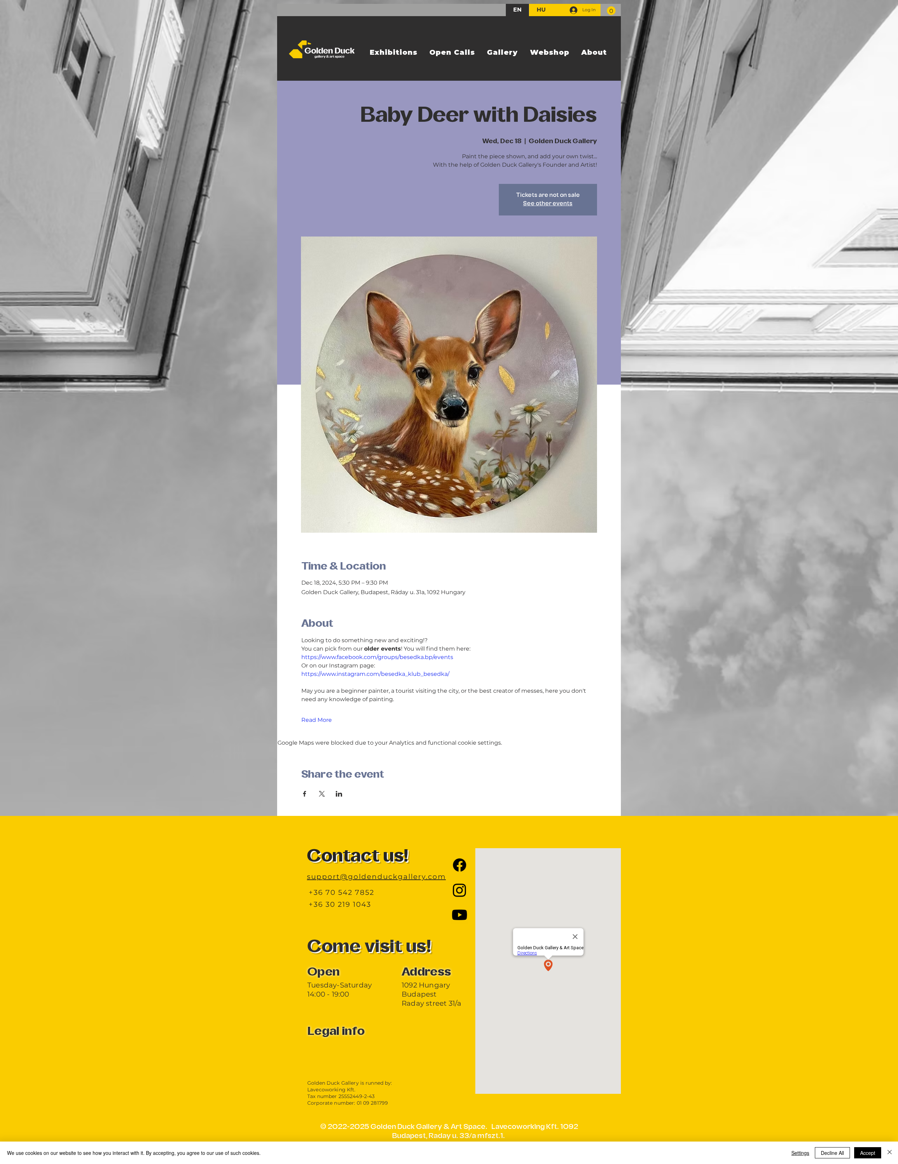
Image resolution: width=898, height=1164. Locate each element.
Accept (867, 1152)
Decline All (832, 1152)
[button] (611, 10)
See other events (547, 203)
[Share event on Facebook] (304, 794)
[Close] (889, 1152)
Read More (316, 720)
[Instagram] (459, 890)
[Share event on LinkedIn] (339, 794)
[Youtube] (459, 915)
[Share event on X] (322, 794)
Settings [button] (800, 1152)
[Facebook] (459, 865)
